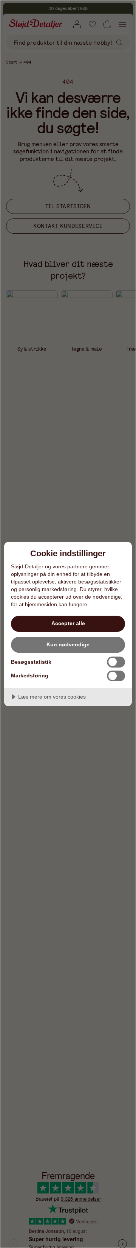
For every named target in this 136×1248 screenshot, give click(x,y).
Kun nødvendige (68, 644)
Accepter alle (68, 623)
